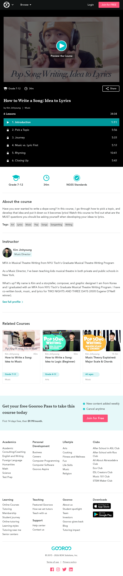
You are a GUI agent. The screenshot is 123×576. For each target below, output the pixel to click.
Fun (65, 460)
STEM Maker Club (102, 480)
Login (91, 4)
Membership (9, 513)
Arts (65, 448)
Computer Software (43, 465)
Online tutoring (10, 521)
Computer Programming (46, 460)
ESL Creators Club (102, 472)
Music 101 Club (101, 476)
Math (5, 468)
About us (68, 504)
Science (6, 472)
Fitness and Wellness (74, 456)
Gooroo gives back (73, 521)
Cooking (67, 452)
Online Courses (10, 504)
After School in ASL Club (106, 448)
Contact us (38, 529)
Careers (37, 456)
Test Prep (7, 477)
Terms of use (53, 562)
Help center (39, 525)
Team (65, 513)
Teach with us (40, 513)
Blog (65, 525)
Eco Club (98, 468)
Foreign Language (12, 460)
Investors (68, 517)
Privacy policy (69, 562)
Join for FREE (109, 4)
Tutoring (7, 509)
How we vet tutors (43, 509)
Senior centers (10, 534)
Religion (67, 473)
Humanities (8, 464)
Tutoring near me (11, 530)
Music (66, 469)
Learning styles (10, 525)
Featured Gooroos (43, 504)
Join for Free (95, 418)
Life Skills (68, 465)
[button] (26, 5)
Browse (24, 4)
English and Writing (13, 456)
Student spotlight (72, 509)
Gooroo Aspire (41, 469)
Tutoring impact (71, 530)
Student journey (11, 517)
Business (37, 452)
